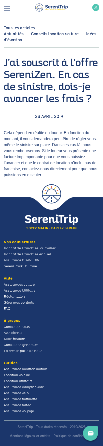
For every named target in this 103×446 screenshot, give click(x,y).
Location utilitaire (18, 381)
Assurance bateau (19, 405)
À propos (12, 321)
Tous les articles (19, 28)
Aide (8, 278)
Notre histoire (14, 339)
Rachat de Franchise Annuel (27, 254)
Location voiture (17, 375)
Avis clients (13, 333)
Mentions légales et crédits (30, 436)
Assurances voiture (19, 284)
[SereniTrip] (51, 8)
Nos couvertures (20, 242)
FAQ (7, 308)
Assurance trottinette (20, 399)
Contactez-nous (17, 327)
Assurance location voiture (25, 369)
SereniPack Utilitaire (20, 266)
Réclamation (14, 296)
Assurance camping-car (24, 387)
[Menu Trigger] (7, 8)
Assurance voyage (19, 411)
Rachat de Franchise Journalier (30, 248)
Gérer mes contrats (19, 302)
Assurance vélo (16, 393)
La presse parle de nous (23, 351)
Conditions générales (21, 345)
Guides (11, 363)
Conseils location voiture (54, 34)
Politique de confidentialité (73, 436)
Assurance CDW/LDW (21, 260)
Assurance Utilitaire (20, 290)
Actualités (14, 34)
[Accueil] (51, 221)
